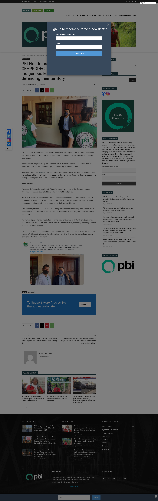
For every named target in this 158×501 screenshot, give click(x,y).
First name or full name (65, 34)
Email (58, 43)
